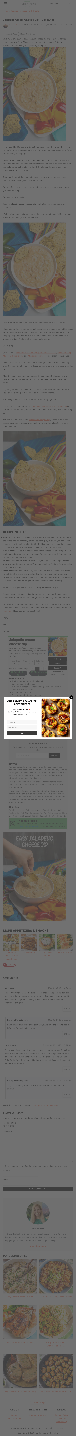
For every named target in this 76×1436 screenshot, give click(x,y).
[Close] (71, 697)
